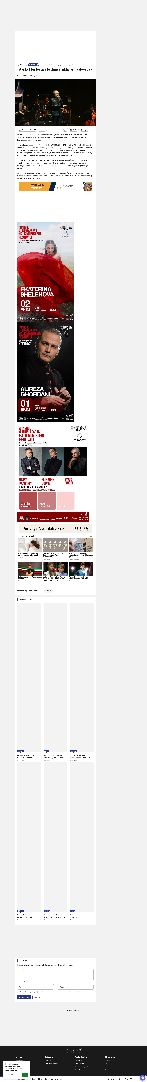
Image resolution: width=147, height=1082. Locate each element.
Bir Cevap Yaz (24, 961)
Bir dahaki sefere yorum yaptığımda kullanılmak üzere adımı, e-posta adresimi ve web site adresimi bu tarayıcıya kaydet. (55, 992)
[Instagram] (80, 1050)
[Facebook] (67, 1050)
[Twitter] (73, 1050)
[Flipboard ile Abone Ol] (42, 130)
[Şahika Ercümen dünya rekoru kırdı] (82, 841)
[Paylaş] (130, 1079)
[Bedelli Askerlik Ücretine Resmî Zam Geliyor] (29, 841)
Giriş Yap (37, 997)
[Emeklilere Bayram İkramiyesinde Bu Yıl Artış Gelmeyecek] (82, 682)
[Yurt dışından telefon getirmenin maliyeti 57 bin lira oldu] (55, 841)
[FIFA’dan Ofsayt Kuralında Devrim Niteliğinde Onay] (29, 682)
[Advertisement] (73, 15)
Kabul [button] (24, 1075)
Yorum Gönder (24, 997)
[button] (115, 1079)
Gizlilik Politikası (10, 1075)
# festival (48, 591)
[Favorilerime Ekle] (92, 129)
